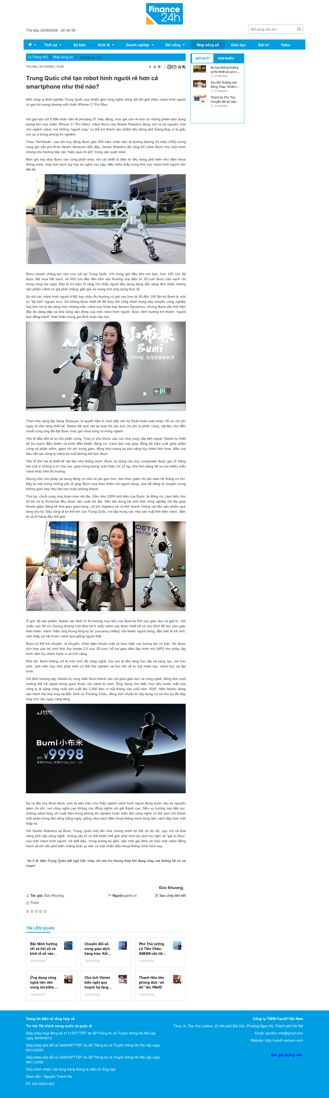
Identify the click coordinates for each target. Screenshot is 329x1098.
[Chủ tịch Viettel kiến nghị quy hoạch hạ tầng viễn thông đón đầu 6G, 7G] (122, 979)
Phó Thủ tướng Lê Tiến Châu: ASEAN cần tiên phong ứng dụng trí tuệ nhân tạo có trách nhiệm (153, 948)
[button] (299, 29)
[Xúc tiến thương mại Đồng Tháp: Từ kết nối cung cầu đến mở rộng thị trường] (199, 83)
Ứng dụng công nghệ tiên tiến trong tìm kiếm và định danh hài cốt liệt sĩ (44, 982)
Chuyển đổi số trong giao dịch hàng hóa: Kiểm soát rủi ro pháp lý (98, 948)
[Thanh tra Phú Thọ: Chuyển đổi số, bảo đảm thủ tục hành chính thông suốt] (199, 98)
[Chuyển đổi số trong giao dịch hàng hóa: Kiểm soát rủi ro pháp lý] (122, 945)
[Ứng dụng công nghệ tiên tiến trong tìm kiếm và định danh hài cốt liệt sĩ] (68, 979)
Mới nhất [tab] (203, 58)
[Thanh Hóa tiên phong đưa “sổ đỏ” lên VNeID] (177, 979)
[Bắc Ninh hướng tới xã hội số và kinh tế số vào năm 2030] (68, 945)
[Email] (174, 66)
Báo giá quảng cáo (286, 1054)
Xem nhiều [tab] (226, 58)
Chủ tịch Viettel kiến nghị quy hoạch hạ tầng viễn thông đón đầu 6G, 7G (97, 982)
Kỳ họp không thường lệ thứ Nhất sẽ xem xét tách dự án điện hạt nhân (225, 69)
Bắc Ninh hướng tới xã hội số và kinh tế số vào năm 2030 (43, 948)
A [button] (150, 67)
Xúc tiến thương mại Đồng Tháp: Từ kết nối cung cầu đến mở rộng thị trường (225, 84)
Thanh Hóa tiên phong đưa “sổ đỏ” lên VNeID (151, 982)
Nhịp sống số (63, 56)
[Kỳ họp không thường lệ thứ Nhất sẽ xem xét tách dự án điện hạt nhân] (199, 68)
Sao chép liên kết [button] (172, 895)
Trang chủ (39, 56)
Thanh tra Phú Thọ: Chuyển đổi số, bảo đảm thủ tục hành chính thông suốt (226, 99)
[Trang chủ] (164, 13)
